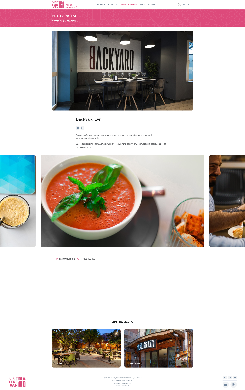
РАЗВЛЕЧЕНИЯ (129, 5)
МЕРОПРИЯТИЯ (148, 5)
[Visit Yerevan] (59, 5)
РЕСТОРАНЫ (72, 21)
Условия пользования (122, 383)
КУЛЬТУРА (113, 5)
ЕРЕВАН (101, 5)
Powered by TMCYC (122, 386)
